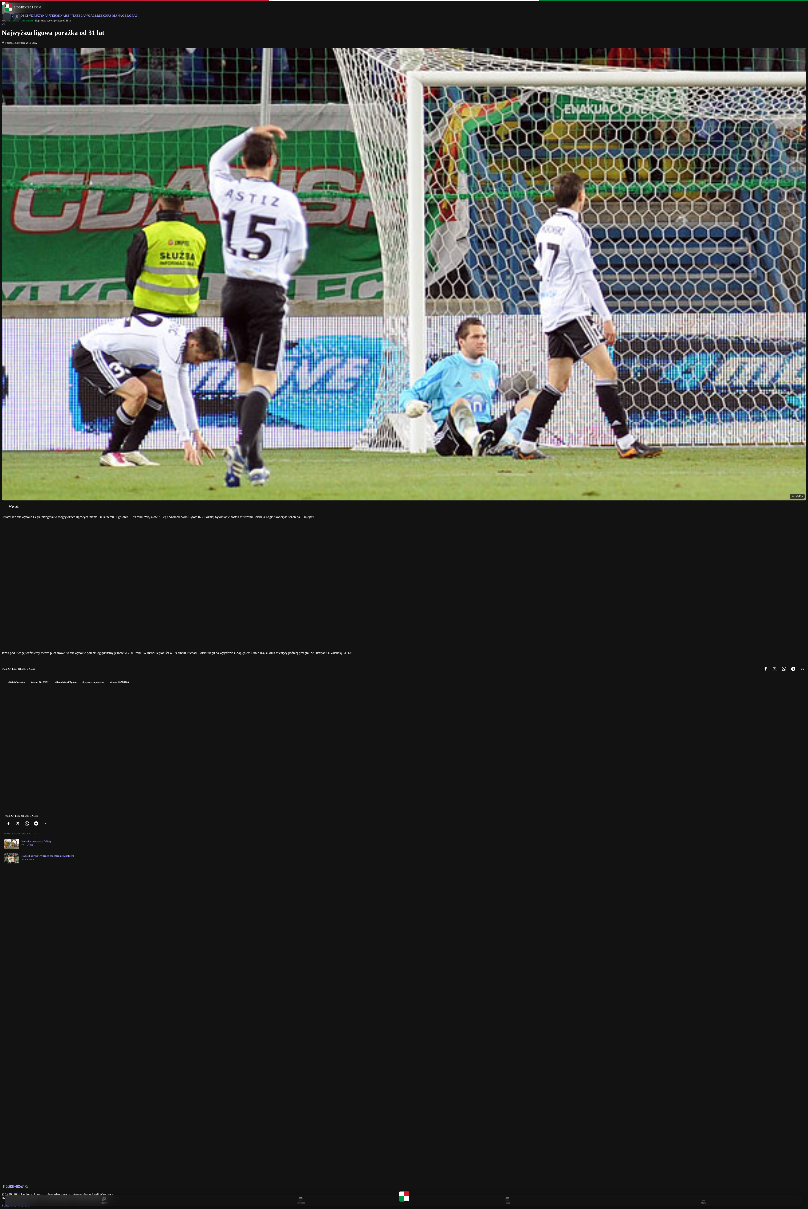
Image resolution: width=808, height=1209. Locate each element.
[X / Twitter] (7, 1187)
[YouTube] (11, 1187)
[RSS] (26, 1187)
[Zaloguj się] (3, 24)
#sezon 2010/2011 (40, 682)
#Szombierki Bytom (66, 682)
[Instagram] (15, 1187)
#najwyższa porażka (93, 682)
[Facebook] (765, 669)
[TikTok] (22, 1187)
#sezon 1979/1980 (119, 682)
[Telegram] (793, 669)
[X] (775, 669)
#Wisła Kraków (16, 682)
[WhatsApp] (784, 669)
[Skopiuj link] (802, 669)
